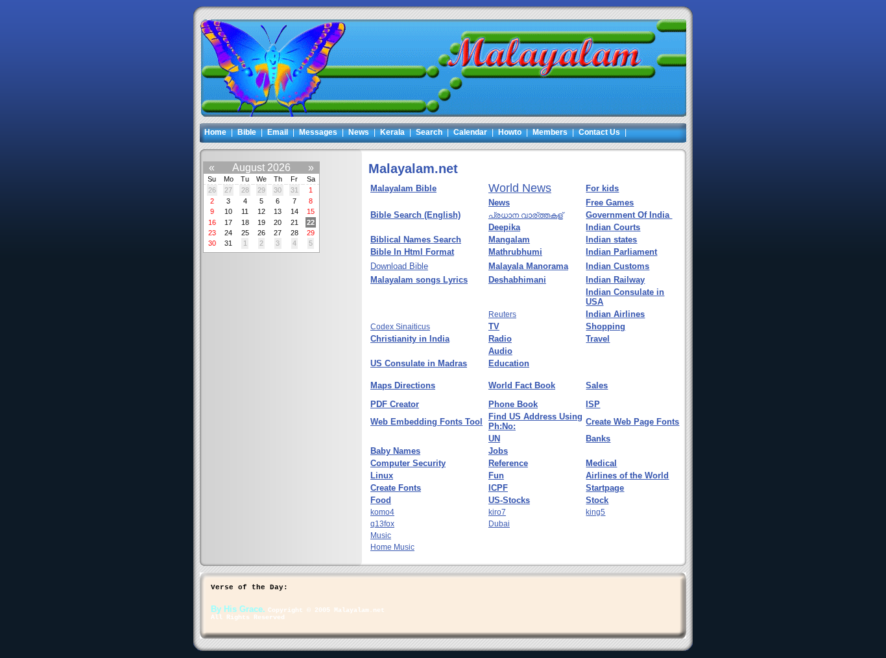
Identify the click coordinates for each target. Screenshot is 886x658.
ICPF (498, 488)
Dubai (499, 523)
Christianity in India (409, 339)
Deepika (504, 227)
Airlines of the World (627, 475)
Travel (598, 339)
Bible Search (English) (415, 215)
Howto (509, 132)
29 (261, 190)
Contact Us (599, 132)
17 (228, 222)
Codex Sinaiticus (400, 326)
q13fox (382, 523)
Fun (496, 475)
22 (311, 222)
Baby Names (395, 451)
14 (294, 211)
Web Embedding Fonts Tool (426, 422)
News (358, 132)
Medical (601, 463)
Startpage (605, 488)
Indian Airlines (615, 314)
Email (277, 132)
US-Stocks (509, 500)
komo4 (382, 512)
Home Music (392, 547)
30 (277, 190)
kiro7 (497, 512)
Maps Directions (402, 385)
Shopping (605, 326)
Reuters (502, 314)
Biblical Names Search (415, 239)
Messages (318, 132)
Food (380, 500)
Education (508, 363)
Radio (500, 339)
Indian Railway (615, 280)
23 (212, 233)
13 (277, 211)
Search (429, 132)
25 (245, 233)
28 (245, 190)
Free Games (610, 202)
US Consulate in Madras (418, 363)
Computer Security (408, 463)
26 (212, 190)
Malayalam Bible (403, 188)
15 (311, 211)
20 (277, 222)
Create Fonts (395, 488)
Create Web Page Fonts (632, 422)
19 (261, 222)
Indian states (611, 239)
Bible (246, 132)
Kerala (392, 132)
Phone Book (513, 404)
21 (294, 222)
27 (228, 190)
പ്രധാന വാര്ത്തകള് (525, 215)
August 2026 (261, 167)
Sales (597, 385)
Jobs (498, 451)
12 (261, 211)
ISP (593, 404)
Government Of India (629, 215)
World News (519, 188)
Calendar (470, 132)
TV (493, 326)
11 (244, 211)
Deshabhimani (517, 280)
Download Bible (399, 266)
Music (380, 535)
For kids (602, 188)
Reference (508, 463)
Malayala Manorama (528, 266)
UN (494, 438)
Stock (597, 500)
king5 (595, 512)
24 (228, 233)
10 (228, 211)
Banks (598, 438)
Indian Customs (617, 266)
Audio (500, 351)
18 (245, 222)
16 (212, 222)
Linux (381, 475)
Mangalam (509, 239)
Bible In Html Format (412, 252)
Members (550, 132)
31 (294, 190)
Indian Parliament (621, 252)
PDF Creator (394, 404)
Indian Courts (613, 227)
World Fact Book (521, 385)
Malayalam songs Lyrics (419, 280)
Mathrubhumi (515, 252)
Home (215, 132)
